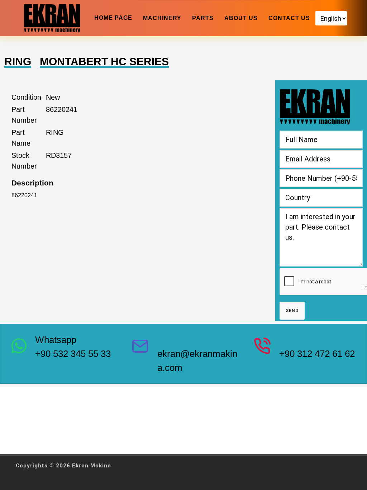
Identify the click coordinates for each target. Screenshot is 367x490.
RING (17, 61)
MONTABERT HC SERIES (104, 61)
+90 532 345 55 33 (73, 353)
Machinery (162, 18)
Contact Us (289, 18)
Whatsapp (55, 339)
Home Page (113, 18)
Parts (203, 18)
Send (292, 310)
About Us (241, 18)
